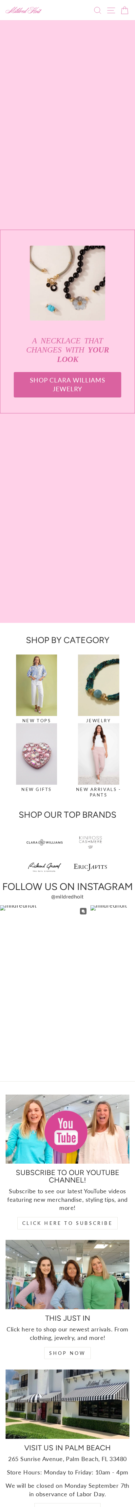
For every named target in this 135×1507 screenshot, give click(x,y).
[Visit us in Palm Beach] (67, 1404)
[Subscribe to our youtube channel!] (67, 1129)
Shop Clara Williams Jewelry (67, 384)
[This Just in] (67, 1274)
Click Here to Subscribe (67, 1223)
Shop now (67, 1353)
